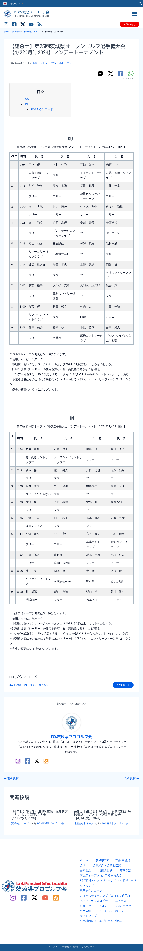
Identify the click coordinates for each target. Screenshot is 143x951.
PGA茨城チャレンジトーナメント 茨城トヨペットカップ (108, 883)
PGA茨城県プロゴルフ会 (31, 12)
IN (26, 104)
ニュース (120, 900)
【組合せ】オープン (44, 63)
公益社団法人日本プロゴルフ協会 (101, 921)
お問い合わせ (122, 906)
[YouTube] (31, 24)
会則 (82, 865)
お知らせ (85, 906)
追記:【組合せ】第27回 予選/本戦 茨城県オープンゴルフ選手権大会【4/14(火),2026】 (102, 815)
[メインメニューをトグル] (134, 14)
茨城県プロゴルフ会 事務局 (113, 860)
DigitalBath (90, 947)
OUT (28, 99)
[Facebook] (14, 24)
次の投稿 (131, 778)
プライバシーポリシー (112, 911)
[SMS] (100, 73)
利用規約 (85, 911)
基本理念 (85, 870)
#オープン (65, 63)
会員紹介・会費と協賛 (107, 865)
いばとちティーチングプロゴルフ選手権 (105, 895)
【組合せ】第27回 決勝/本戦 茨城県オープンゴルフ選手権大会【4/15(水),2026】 (38, 815)
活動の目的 (105, 870)
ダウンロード (123, 685)
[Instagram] (6, 24)
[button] (140, 4)
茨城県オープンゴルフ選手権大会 (101, 875)
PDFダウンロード (42, 109)
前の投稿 (11, 778)
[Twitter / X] (22, 24)
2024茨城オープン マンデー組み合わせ (29, 685)
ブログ (102, 906)
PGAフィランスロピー (94, 900)
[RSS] (39, 24)
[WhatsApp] (131, 73)
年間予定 (125, 870)
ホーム (84, 860)
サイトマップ (88, 916)
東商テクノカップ (91, 890)
